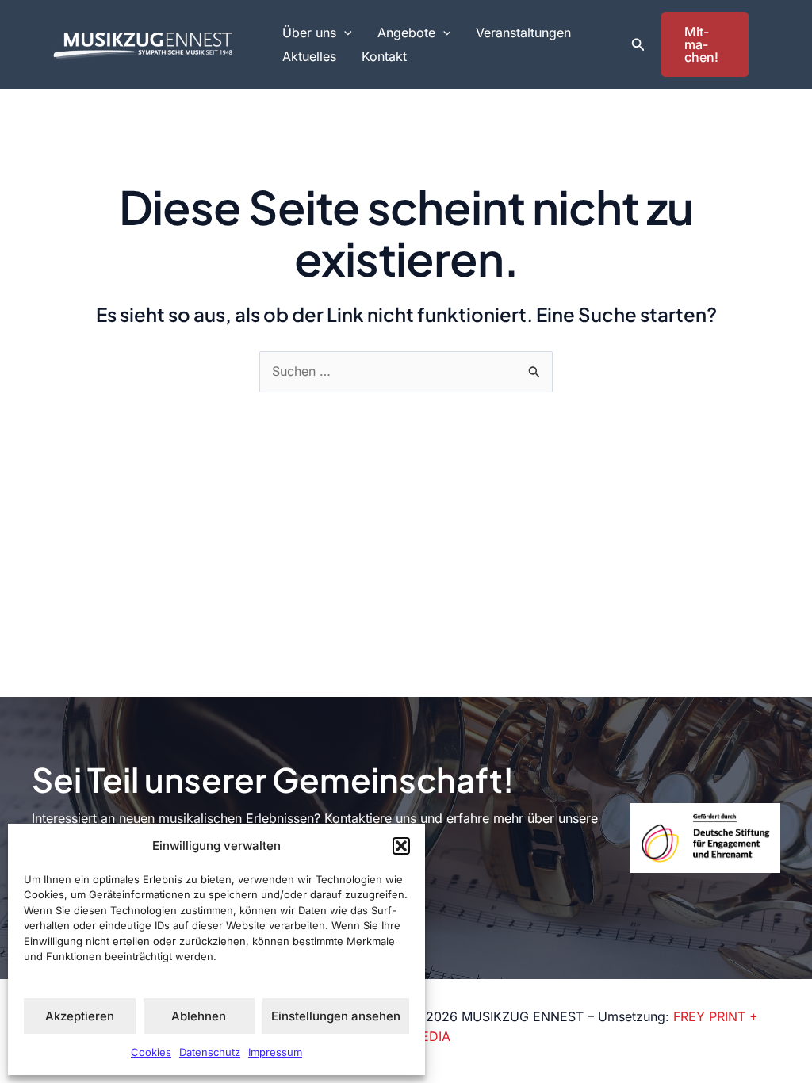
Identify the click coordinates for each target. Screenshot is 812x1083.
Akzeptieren (79, 1016)
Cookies (151, 1052)
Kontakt (384, 56)
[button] (401, 846)
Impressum (275, 1052)
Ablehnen (198, 1016)
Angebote (406, 32)
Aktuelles (309, 56)
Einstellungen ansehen (335, 1016)
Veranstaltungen (523, 32)
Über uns (309, 32)
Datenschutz (209, 1052)
